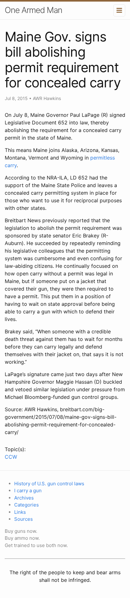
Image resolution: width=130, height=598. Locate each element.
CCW (11, 457)
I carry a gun (28, 491)
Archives (24, 498)
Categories (26, 505)
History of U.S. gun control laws (49, 484)
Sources (23, 519)
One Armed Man (33, 10)
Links (20, 512)
